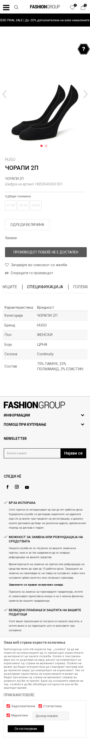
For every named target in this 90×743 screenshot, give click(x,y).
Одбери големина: (18, 196)
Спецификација (45, 286)
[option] (45, 20)
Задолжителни (23, 706)
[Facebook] (7, 487)
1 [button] (42, 146)
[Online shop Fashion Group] (45, 7)
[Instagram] (17, 487)
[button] (16, 8)
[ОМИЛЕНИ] (75, 9)
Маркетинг (19, 715)
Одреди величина (27, 225)
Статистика (52, 706)
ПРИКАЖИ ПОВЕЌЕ (19, 695)
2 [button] (47, 146)
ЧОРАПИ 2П (14, 179)
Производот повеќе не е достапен (46, 252)
